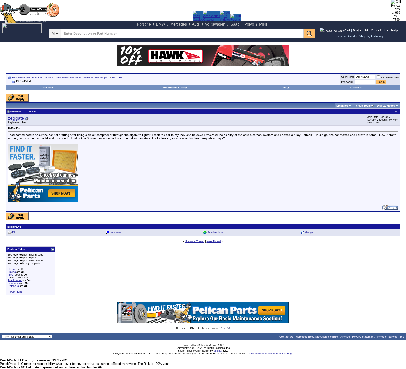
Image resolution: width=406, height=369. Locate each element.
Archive (345, 336)
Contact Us (286, 336)
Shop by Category (371, 36)
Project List (360, 30)
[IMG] (11, 274)
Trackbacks (15, 280)
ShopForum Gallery (175, 87)
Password (347, 82)
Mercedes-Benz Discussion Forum (317, 336)
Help (394, 30)
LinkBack (342, 105)
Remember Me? (390, 77)
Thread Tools (362, 105)
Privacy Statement (363, 336)
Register (48, 87)
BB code (12, 269)
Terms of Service (387, 336)
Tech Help (117, 77)
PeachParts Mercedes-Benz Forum (32, 77)
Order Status (380, 30)
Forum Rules (15, 291)
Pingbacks (14, 283)
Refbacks (13, 285)
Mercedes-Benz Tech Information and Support (82, 77)
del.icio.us (115, 232)
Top (402, 336)
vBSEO (218, 350)
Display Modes (386, 105)
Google (309, 232)
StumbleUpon (215, 232)
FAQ (286, 87)
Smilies (12, 271)
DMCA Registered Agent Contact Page (271, 353)
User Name (347, 76)
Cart (347, 30)
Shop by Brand (345, 36)
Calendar (355, 87)
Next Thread (214, 241)
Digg (14, 232)
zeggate (16, 118)
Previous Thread (194, 241)
